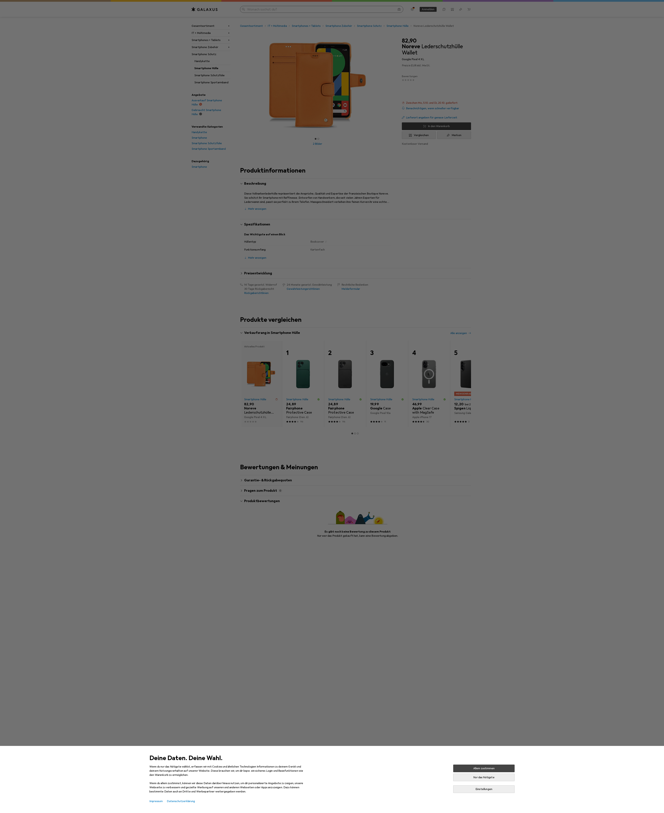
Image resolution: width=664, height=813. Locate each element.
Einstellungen (484, 789)
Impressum (156, 801)
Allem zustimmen (484, 768)
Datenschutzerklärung (181, 801)
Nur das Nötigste (484, 777)
